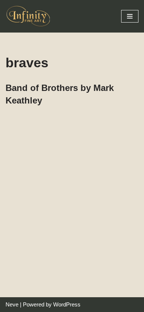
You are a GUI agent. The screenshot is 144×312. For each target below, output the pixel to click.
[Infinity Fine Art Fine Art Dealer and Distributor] (30, 16)
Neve (12, 304)
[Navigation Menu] (129, 16)
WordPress (66, 304)
